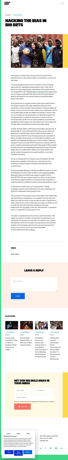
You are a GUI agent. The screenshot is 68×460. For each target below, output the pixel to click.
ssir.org (32, 230)
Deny (9, 452)
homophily (26, 207)
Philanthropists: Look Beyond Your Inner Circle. (41, 92)
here (16, 80)
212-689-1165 (44, 441)
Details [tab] (18, 433)
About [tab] (28, 433)
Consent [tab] (8, 433)
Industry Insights (18, 15)
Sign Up (24, 406)
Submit (17, 296)
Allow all (28, 452)
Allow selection (18, 453)
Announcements (10, 332)
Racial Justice (15, 254)
